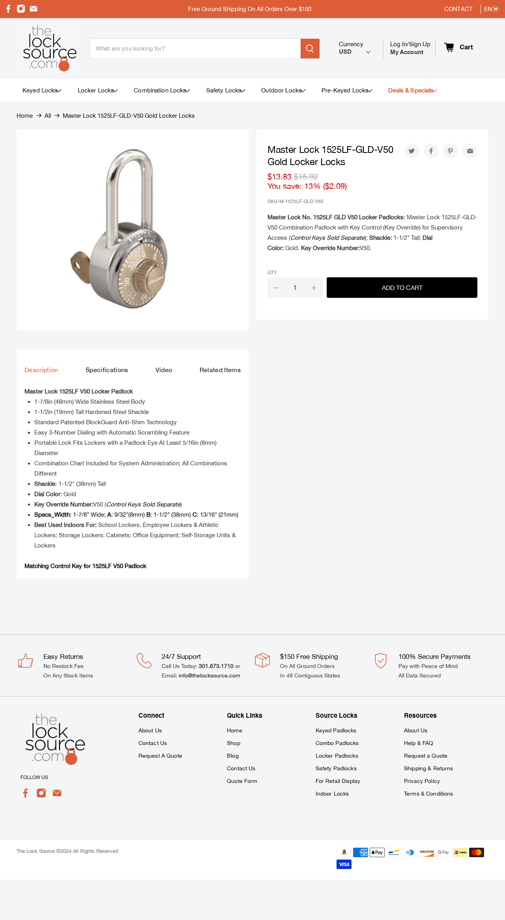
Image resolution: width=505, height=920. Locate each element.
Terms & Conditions (428, 793)
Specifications (107, 369)
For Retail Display (338, 781)
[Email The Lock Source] (33, 11)
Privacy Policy (422, 781)
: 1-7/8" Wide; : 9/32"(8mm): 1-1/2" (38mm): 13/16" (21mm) (136, 514)
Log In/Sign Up (410, 48)
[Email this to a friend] (469, 150)
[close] (495, 9)
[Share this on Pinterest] (450, 150)
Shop (233, 743)
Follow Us (34, 777)
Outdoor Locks (281, 90)
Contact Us (152, 743)
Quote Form (242, 781)
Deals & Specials (410, 90)
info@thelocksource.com (209, 675)
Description (41, 369)
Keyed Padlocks (336, 730)
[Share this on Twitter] (411, 150)
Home (25, 116)
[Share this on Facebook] (431, 150)
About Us (150, 730)
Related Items (220, 369)
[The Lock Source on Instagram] (21, 11)
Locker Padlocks (337, 756)
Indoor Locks (332, 793)
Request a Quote (425, 756)
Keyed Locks (40, 90)
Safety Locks (224, 90)
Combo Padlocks (337, 743)
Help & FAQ (418, 743)
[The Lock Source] (48, 48)
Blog (233, 756)
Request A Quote (160, 756)
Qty (272, 272)
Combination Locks (160, 90)
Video (163, 369)
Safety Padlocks (336, 768)
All (48, 116)
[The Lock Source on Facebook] (8, 11)
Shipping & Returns (428, 768)
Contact (458, 9)
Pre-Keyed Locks (345, 90)
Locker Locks (96, 90)
